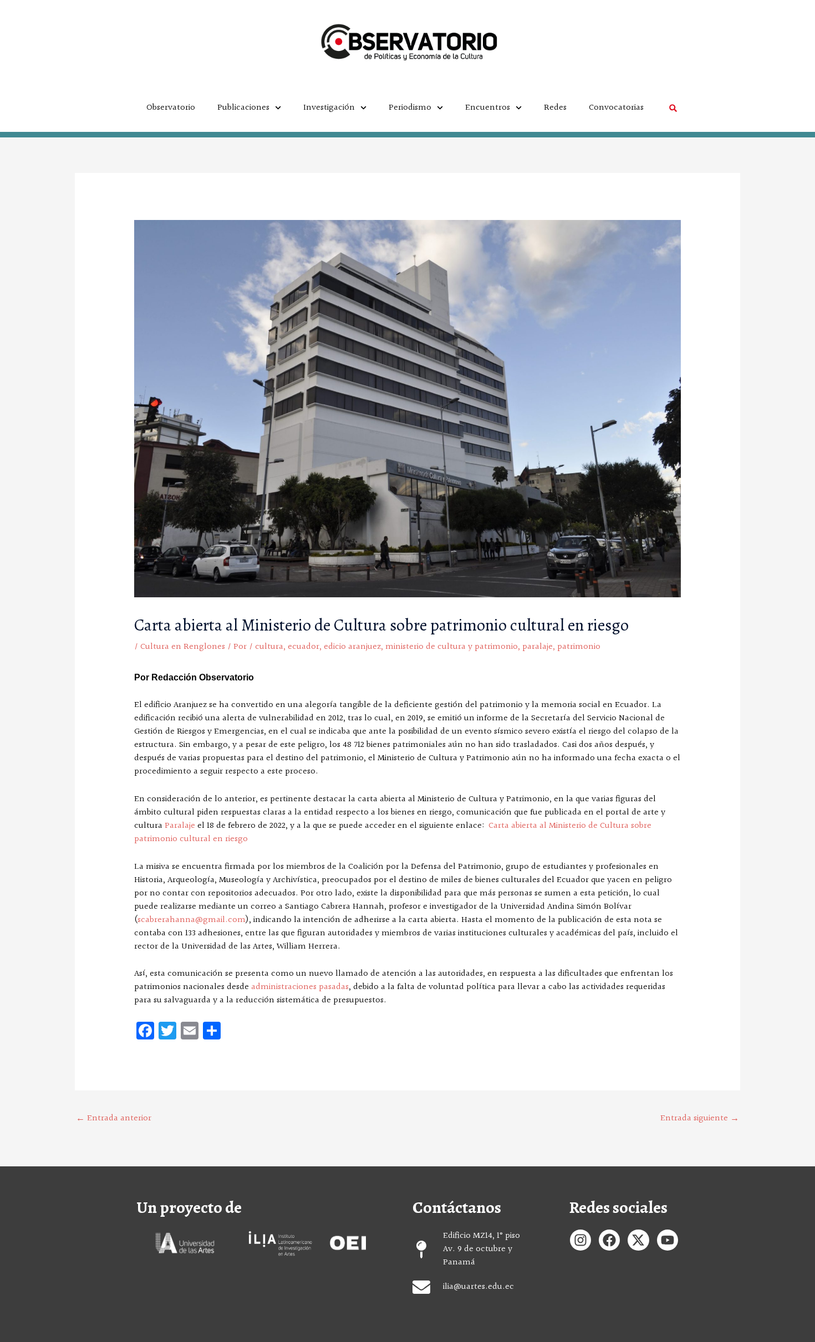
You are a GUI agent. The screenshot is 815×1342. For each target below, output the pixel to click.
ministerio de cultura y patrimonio (451, 647)
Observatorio (170, 108)
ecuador (303, 647)
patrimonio (578, 647)
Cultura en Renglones (182, 647)
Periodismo (410, 108)
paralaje (537, 647)
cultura (269, 647)
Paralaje (180, 826)
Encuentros (487, 108)
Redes (555, 108)
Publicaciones (243, 108)
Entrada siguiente (699, 1118)
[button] (673, 108)
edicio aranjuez (352, 647)
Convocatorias (616, 108)
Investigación (329, 108)
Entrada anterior (113, 1118)
